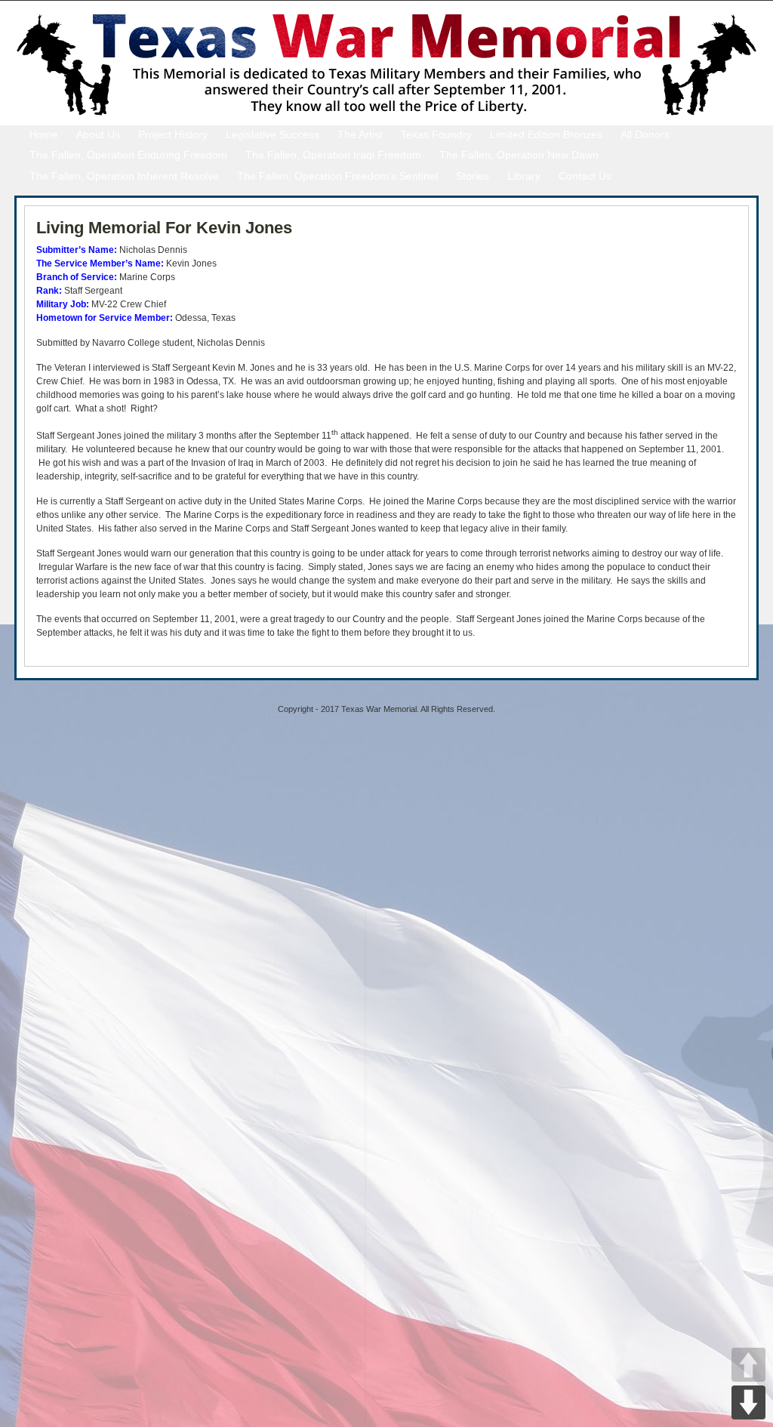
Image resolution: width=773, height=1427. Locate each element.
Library (523, 176)
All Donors (645, 134)
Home (43, 134)
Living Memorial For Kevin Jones (164, 227)
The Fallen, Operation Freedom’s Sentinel (337, 176)
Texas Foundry (436, 134)
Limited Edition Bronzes (546, 134)
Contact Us (585, 176)
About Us (98, 134)
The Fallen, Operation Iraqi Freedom (333, 155)
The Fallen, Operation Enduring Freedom (128, 155)
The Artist (360, 134)
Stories (472, 176)
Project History (173, 134)
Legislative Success (272, 134)
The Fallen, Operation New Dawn (519, 155)
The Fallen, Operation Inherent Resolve (124, 176)
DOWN (748, 1402)
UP (748, 1365)
